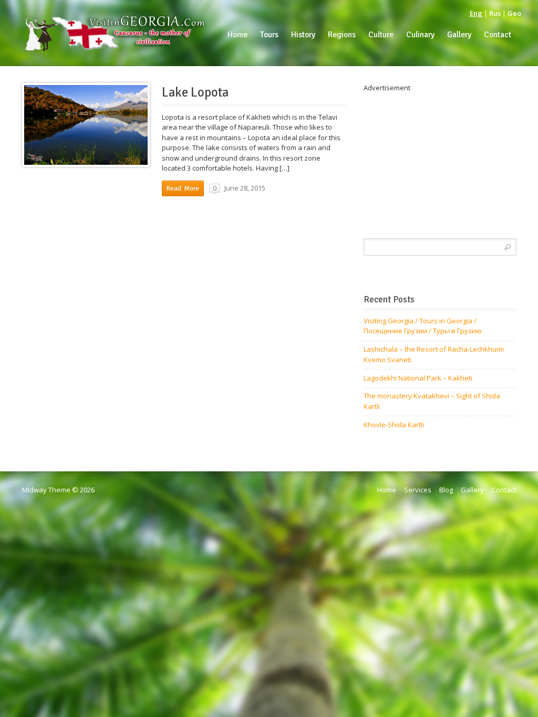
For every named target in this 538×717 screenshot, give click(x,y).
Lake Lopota (195, 92)
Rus (495, 13)
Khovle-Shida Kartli (394, 424)
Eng (476, 13)
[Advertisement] (439, 159)
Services (417, 489)
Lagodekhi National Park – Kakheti (418, 378)
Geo (514, 13)
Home (386, 489)
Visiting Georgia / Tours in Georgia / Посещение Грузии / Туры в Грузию (423, 326)
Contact (504, 489)
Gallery (472, 489)
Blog (446, 489)
